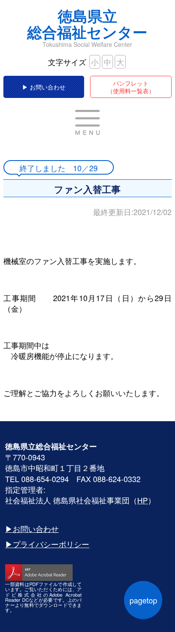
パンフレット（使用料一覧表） (131, 87)
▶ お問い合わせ (43, 87)
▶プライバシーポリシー (47, 543)
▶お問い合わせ (32, 528)
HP (142, 500)
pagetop (143, 600)
